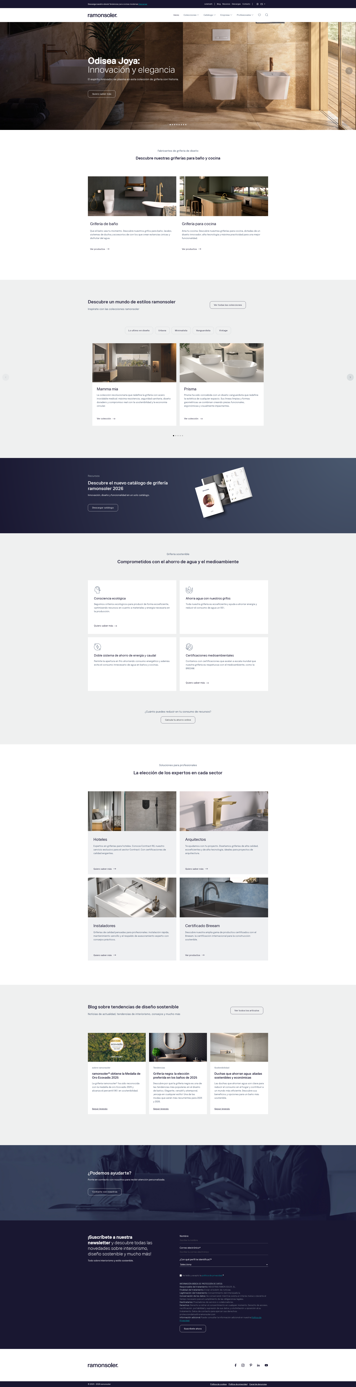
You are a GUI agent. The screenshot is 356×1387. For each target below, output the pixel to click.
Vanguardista (203, 330)
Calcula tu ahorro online (178, 720)
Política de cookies (218, 1384)
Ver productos (193, 955)
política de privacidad (212, 1276)
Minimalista (181, 330)
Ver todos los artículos (246, 1010)
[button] (170, 124)
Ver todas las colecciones (228, 305)
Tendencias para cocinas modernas (117, 4)
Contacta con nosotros (104, 1191)
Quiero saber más (101, 94)
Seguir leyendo (99, 1109)
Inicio (176, 15)
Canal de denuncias (258, 1384)
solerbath (208, 4)
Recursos (226, 4)
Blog (219, 4)
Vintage (223, 330)
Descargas (236, 4)
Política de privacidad (238, 1384)
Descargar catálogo (103, 507)
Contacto (246, 4)
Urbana (162, 330)
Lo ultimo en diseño (139, 330)
